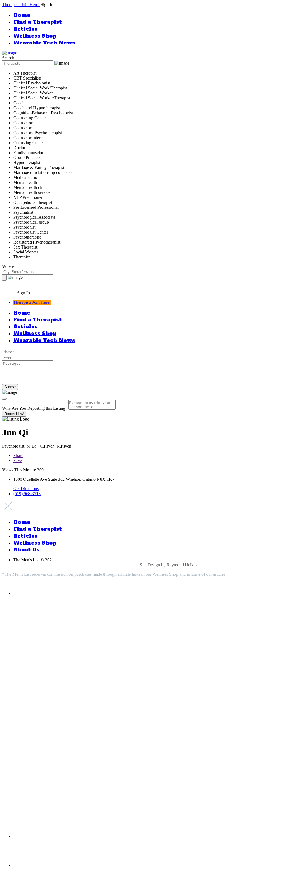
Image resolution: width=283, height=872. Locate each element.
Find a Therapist (37, 22)
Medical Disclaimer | (60, 564)
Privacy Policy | (27, 564)
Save (17, 460)
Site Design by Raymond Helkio (168, 564)
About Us (26, 549)
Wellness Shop (34, 35)
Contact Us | (128, 564)
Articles (25, 28)
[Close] (4, 399)
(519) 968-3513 (27, 493)
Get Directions (26, 488)
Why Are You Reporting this (34, 408)
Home (21, 15)
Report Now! (14, 414)
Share (18, 455)
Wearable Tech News (44, 42)
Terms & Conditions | (98, 564)
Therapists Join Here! (21, 4)
